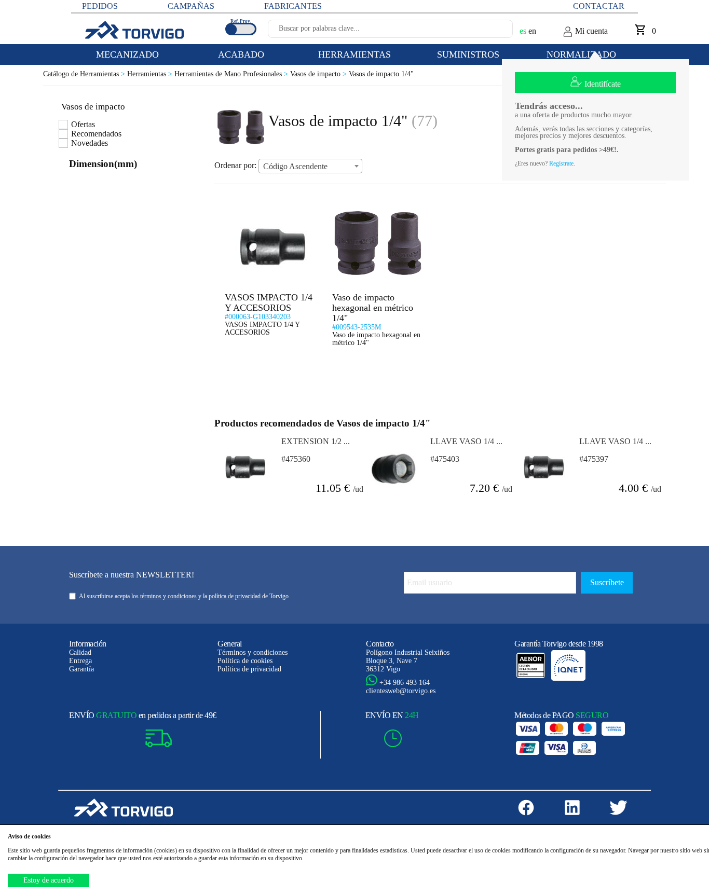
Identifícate (602, 83)
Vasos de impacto (319, 74)
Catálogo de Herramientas (85, 74)
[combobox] (310, 166)
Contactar (598, 6)
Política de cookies (244, 661)
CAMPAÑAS (191, 6)
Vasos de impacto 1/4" (381, 74)
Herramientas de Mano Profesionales (232, 74)
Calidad (80, 652)
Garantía (81, 669)
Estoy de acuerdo (48, 880)
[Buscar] (492, 31)
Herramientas (150, 74)
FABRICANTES (293, 6)
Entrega (80, 661)
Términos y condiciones (252, 652)
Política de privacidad (249, 669)
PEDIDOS (100, 6)
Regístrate (561, 163)
